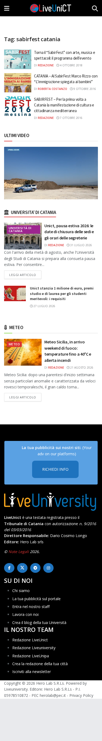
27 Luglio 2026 (44, 306)
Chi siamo (21, 590)
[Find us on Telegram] (35, 568)
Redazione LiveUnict (30, 639)
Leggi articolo (25, 274)
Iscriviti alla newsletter (31, 671)
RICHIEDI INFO (55, 469)
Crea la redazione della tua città (40, 663)
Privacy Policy (81, 695)
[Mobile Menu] (6, 8)
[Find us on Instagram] (48, 568)
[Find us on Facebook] (9, 568)
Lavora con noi (25, 614)
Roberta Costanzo (52, 89)
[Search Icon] (95, 8)
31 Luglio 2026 (80, 245)
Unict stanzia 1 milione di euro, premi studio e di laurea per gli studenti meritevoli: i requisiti (62, 293)
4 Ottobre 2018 (70, 65)
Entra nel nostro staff (31, 606)
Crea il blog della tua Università (39, 622)
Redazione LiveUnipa (30, 655)
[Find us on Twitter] (22, 568)
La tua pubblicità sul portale (36, 598)
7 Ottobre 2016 (70, 118)
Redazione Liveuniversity (33, 647)
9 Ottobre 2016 (84, 89)
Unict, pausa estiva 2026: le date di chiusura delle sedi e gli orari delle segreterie (69, 231)
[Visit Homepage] (50, 8)
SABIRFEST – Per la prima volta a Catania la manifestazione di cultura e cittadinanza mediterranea (64, 105)
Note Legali (18, 551)
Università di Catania (20, 229)
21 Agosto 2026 (81, 367)
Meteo (14, 344)
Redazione (46, 65)
